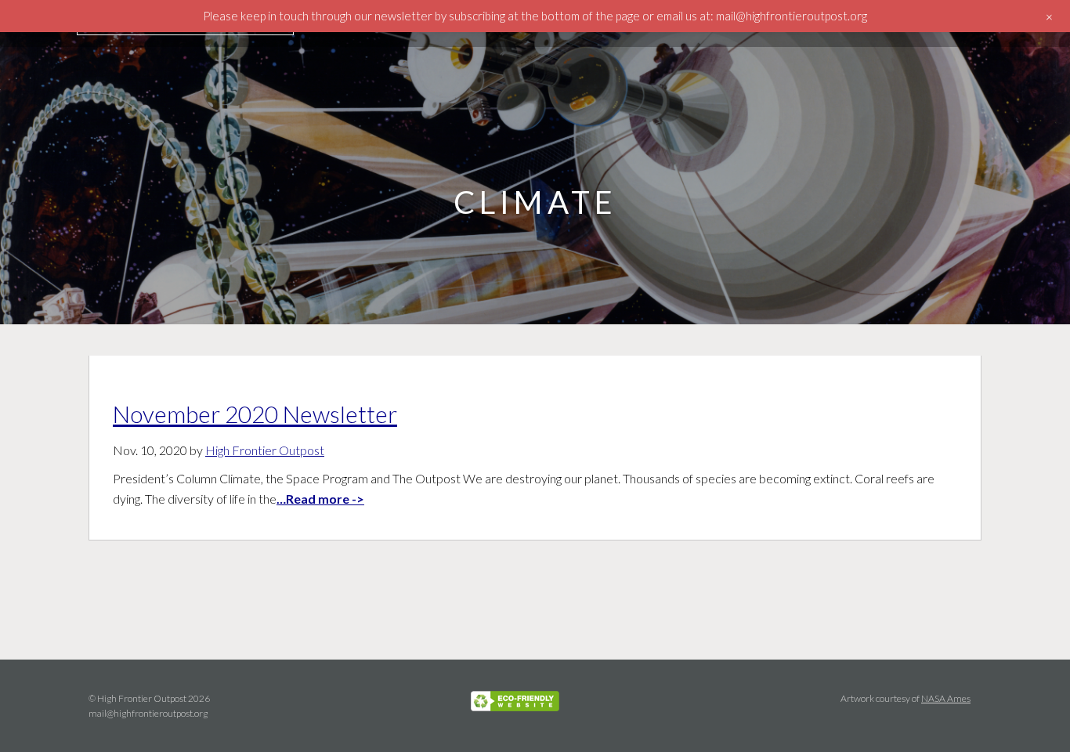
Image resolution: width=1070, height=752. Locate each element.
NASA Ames (946, 698)
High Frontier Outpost (264, 450)
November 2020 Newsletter (255, 414)
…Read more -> (320, 498)
